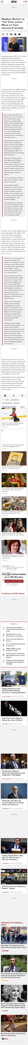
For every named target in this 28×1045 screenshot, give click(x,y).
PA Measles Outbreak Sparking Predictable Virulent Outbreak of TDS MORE (15, 662)
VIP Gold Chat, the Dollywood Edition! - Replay (13, 887)
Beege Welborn (6, 696)
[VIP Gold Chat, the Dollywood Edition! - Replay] (14, 876)
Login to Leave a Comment (14, 581)
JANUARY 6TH (15, 400)
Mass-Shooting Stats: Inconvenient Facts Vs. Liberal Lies (13, 1035)
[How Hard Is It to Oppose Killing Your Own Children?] (14, 708)
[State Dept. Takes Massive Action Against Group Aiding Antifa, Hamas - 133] (14, 935)
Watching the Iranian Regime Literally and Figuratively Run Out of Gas (15, 629)
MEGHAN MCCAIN (7, 403)
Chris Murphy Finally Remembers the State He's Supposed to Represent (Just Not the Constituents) (14, 975)
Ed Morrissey (5, 808)
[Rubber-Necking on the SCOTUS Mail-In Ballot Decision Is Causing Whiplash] (14, 679)
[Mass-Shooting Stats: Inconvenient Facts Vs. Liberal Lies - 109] (14, 1023)
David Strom (5, 724)
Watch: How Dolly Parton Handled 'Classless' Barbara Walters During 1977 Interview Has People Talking (13, 1005)
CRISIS (7, 400)
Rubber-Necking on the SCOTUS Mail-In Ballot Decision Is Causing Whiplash (15, 655)
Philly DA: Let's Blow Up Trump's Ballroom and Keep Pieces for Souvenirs (13, 803)
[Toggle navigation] (2, 1)
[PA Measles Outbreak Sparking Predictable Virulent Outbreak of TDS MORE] (14, 761)
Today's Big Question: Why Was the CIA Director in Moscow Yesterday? (12, 858)
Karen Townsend (8, 31)
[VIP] (25, 1)
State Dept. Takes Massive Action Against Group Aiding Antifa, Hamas (14, 946)
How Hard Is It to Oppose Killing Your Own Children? (12, 719)
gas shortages (7, 253)
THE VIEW (16, 403)
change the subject (7, 110)
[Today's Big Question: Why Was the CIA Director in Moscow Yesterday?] (14, 845)
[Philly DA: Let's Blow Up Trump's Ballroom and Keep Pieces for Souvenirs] (14, 791)
